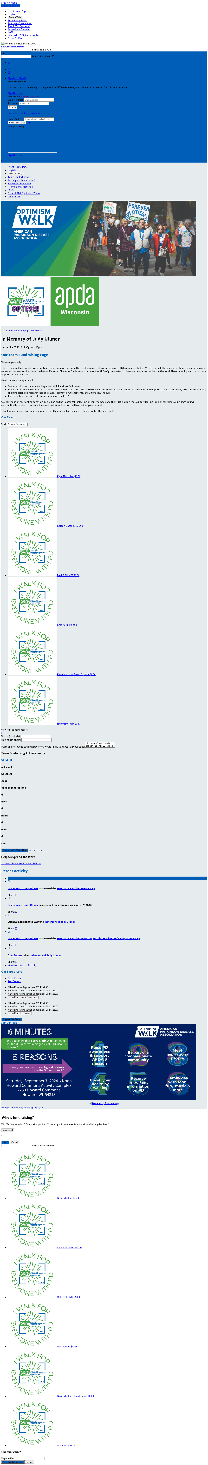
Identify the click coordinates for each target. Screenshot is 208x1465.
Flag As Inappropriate (31, 1107)
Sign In (30, 122)
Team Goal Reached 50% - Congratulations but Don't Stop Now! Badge (98, 938)
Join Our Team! (9, 1022)
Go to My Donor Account (12, 46)
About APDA (15, 38)
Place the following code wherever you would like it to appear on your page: (43, 746)
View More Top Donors (19, 1013)
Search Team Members (44, 1145)
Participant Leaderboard (20, 23)
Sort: (4, 424)
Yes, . (5, 1142)
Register (12, 14)
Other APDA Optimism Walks (23, 35)
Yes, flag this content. (13, 1462)
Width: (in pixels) (10, 736)
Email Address (15, 99)
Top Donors (14, 981)
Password (13, 103)
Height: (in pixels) (11, 739)
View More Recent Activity (22, 965)
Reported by (7, 1458)
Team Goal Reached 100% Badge (76, 888)
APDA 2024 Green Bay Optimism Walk (22, 330)
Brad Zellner (15, 955)
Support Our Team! (11, 1019)
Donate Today (15, 17)
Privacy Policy (9, 1107)
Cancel (14, 1142)
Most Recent (15, 978)
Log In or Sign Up (10, 5)
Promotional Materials (19, 29)
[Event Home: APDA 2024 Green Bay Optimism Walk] (75, 324)
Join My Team (35, 850)
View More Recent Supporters (23, 997)
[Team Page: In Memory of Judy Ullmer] (26, 324)
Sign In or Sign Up (17, 78)
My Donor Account (30, 96)
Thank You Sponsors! (19, 26)
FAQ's (11, 32)
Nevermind (8, 1130)
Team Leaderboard (17, 20)
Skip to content (9, 2)
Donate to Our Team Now (14, 850)
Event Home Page (17, 11)
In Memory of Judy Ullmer (23, 888)
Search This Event (41, 49)
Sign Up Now (15, 93)
